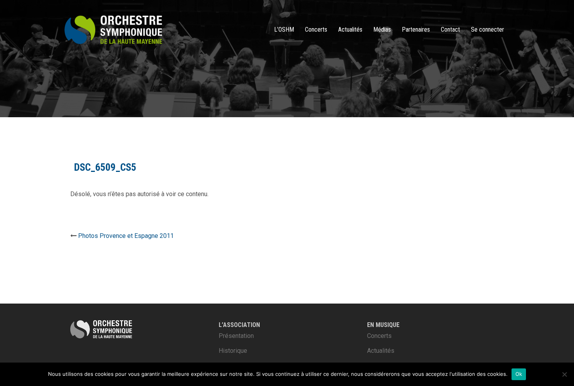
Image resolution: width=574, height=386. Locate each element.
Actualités (350, 29)
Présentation (236, 336)
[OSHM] (113, 29)
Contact (450, 29)
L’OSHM (284, 29)
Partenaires (416, 29)
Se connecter (487, 29)
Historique (233, 350)
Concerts (316, 29)
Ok (518, 374)
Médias (382, 29)
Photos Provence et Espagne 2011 (126, 235)
